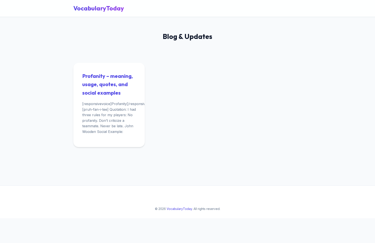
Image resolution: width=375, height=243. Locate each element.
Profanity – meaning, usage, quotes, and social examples (107, 84)
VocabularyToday (98, 8)
